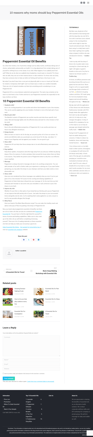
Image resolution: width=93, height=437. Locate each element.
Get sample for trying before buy (30, 227)
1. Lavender (29, 399)
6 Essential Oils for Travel (51, 313)
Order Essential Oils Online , (11, 227)
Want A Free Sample (10, 409)
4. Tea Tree (29, 414)
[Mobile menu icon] (88, 3)
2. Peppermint (30, 404)
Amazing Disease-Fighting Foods (20, 290)
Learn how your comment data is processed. (40, 381)
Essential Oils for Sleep (52, 299)
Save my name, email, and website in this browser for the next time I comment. (24, 373)
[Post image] (8, 291)
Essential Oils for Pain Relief (52, 290)
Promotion (7, 402)
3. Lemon (28, 409)
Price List (7, 399)
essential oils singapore (15, 229)
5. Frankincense (30, 419)
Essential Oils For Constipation (20, 313)
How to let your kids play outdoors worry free (21, 301)
